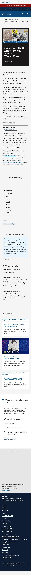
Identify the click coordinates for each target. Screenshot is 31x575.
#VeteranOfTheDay (11, 130)
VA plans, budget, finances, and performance (14, 539)
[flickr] (20, 481)
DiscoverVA (5, 510)
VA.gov (4, 505)
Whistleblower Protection (9, 534)
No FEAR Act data (7, 531)
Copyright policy (6, 558)
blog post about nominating (13, 162)
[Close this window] (29, 395)
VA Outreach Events (7, 516)
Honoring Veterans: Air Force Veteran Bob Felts (14, 325)
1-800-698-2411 (7, 490)
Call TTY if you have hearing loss (17, 433)
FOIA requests (6, 547)
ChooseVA (5, 508)
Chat (14, 428)
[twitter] (5, 481)
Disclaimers (5, 550)
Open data (5, 552)
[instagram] (14, 481)
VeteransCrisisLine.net (10, 439)
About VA (4, 523)
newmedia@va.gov (10, 156)
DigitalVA (4, 513)
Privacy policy (5, 544)
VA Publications (6, 521)
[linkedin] (17, 481)
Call (13, 419)
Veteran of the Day (9, 224)
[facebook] (11, 481)
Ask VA (23, 244)
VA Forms (4, 518)
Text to (9, 423)
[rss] (8, 481)
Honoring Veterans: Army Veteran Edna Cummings (13, 379)
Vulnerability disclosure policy (10, 555)
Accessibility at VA (7, 529)
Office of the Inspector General (10, 537)
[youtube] (2, 481)
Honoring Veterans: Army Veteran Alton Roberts (13, 357)
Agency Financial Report (8, 542)
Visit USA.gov (11, 565)
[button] (15, 5)
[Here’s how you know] (15, 2)
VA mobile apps (6, 526)
